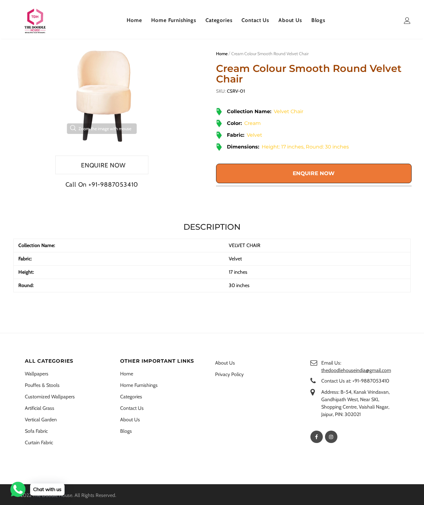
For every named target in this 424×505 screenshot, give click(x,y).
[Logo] (35, 21)
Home (222, 53)
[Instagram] (331, 437)
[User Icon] (407, 20)
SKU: (221, 91)
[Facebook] (316, 437)
